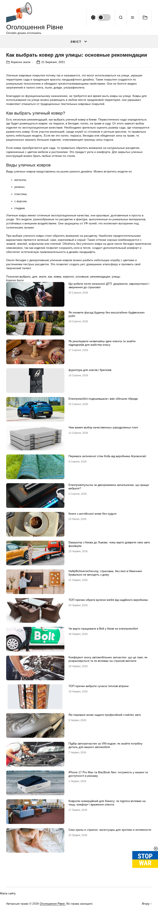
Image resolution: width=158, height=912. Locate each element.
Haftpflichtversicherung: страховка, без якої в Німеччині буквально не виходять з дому (105, 572)
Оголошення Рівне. (53, 903)
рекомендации (100, 276)
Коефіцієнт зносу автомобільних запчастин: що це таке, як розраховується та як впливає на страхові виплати (108, 659)
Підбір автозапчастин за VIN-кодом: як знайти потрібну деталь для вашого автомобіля (105, 745)
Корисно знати (20, 62)
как (50, 276)
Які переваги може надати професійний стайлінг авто (105, 714)
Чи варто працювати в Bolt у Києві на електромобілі (103, 628)
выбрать (25, 276)
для (34, 276)
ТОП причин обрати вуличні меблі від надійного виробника (108, 599)
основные (82, 276)
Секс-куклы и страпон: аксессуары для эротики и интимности (110, 829)
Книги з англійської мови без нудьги (92, 513)
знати (42, 276)
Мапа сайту (8, 893)
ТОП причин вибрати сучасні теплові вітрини (99, 686)
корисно (68, 276)
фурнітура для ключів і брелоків (90, 370)
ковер (57, 276)
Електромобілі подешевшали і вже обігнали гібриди (103, 398)
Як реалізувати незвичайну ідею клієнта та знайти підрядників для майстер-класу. (102, 343)
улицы (116, 276)
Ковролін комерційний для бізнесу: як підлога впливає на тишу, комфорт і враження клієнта (107, 802)
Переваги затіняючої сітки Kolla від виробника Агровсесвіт (107, 456)
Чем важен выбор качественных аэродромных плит (103, 427)
